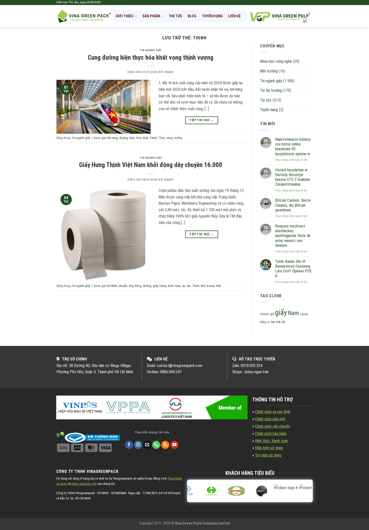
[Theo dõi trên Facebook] (129, 445)
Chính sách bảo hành (270, 433)
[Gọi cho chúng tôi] (156, 445)
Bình (114, 286)
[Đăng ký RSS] (165, 445)
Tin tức (175, 16)
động (138, 286)
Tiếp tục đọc (201, 120)
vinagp (169, 72)
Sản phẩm (151, 16)
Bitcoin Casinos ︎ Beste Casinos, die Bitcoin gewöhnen (293, 205)
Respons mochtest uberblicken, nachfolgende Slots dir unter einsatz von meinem (293, 236)
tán (189, 286)
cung (114, 138)
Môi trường (269, 71)
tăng (263, 322)
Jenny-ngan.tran (256, 371)
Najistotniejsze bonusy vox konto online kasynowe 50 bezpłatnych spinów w (293, 146)
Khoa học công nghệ (276, 61)
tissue (210, 286)
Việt (218, 286)
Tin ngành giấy (151, 50)
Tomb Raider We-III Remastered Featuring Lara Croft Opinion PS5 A (293, 268)
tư (268, 322)
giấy (155, 286)
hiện (132, 138)
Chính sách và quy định (272, 411)
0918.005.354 (251, 365)
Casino (264, 314)
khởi (170, 286)
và (283, 322)
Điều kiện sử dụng (269, 447)
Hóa (138, 138)
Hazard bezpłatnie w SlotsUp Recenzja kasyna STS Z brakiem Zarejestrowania (292, 177)
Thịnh (153, 138)
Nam (178, 286)
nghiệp (304, 314)
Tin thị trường (271, 90)
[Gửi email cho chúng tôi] (147, 445)
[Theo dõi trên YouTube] (174, 445)
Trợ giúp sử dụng (268, 455)
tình (203, 286)
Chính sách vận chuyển (272, 426)
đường (123, 138)
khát (145, 138)
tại (183, 286)
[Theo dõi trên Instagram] (138, 445)
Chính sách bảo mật (270, 419)
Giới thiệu (125, 16)
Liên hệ (234, 16)
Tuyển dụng (212, 16)
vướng (178, 138)
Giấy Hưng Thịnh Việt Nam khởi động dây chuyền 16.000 (150, 165)
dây (131, 286)
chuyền (122, 286)
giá (272, 314)
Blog (192, 16)
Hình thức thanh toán (271, 440)
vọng (169, 138)
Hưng (162, 286)
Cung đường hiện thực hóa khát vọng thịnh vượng (150, 57)
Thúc (161, 138)
